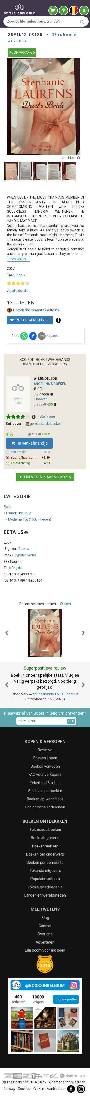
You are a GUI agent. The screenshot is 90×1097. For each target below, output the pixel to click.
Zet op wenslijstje (32, 320)
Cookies (24, 1089)
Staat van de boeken (45, 791)
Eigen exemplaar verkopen (47, 477)
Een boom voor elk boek (45, 950)
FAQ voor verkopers (45, 774)
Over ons (45, 934)
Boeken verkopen (45, 766)
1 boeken (41, 399)
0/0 (40, 389)
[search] (82, 21)
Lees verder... (18, 259)
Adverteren (45, 942)
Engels (20, 275)
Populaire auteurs (45, 878)
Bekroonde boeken (45, 829)
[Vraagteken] (63, 10)
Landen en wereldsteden (45, 895)
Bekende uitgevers (45, 870)
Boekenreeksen (45, 846)
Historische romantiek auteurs (36, 310)
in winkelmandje (32, 443)
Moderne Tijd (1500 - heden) (27, 519)
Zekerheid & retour (45, 782)
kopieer (52, 336)
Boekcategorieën (45, 838)
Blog (45, 917)
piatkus (23, 549)
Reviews (45, 750)
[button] (6, 633)
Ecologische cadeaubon (45, 807)
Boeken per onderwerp (45, 854)
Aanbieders (55, 1089)
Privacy (9, 1089)
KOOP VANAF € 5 (22, 52)
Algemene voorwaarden (66, 1082)
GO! (71, 721)
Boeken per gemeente (45, 862)
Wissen (65, 604)
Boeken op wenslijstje (45, 799)
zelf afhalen (30, 452)
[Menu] (84, 10)
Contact (45, 926)
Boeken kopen (45, 758)
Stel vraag (47, 416)
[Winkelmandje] (53, 10)
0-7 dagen (42, 394)
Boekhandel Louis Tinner (55, 694)
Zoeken (38, 1089)
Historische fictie (17, 513)
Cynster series (25, 555)
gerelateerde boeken (45, 424)
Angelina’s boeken (50, 384)
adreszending (30, 463)
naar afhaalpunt (30, 457)
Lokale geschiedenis (45, 887)
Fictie (8, 507)
